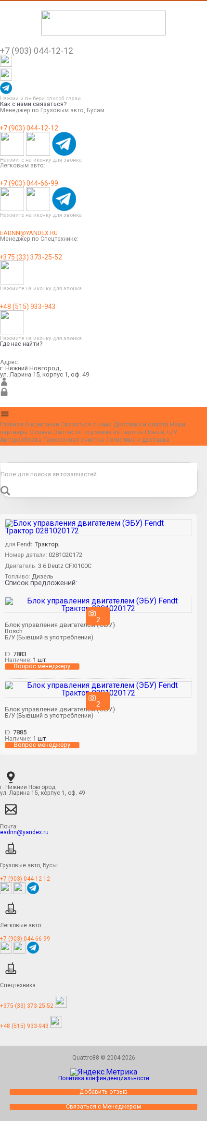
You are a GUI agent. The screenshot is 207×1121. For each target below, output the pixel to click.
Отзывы (40, 432)
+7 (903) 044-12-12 (29, 128)
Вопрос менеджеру (42, 666)
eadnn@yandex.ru (29, 233)
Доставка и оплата (141, 424)
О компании (42, 424)
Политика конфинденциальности (103, 1078)
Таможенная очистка (73, 440)
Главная (11, 424)
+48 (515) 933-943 (28, 307)
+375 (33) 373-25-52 (31, 257)
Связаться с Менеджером (103, 1107)
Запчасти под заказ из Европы (98, 432)
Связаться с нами (86, 424)
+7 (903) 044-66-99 (29, 183)
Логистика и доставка (137, 440)
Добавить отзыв (103, 1092)
